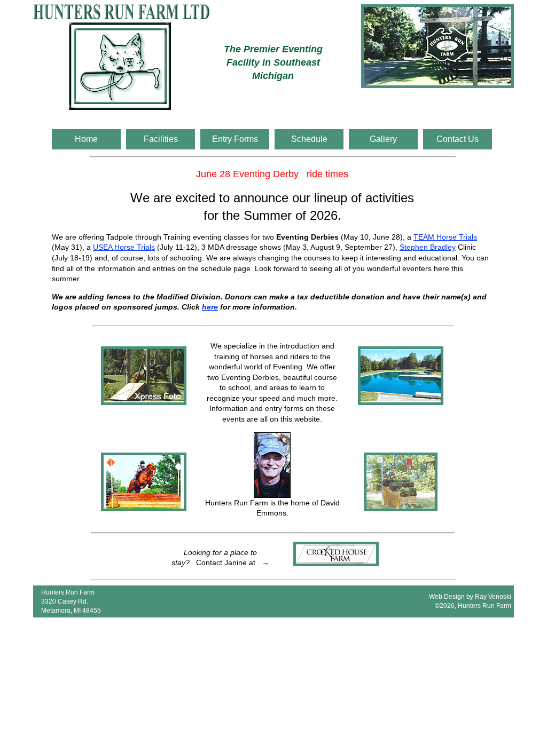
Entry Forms (235, 139)
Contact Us (457, 139)
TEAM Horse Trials (445, 237)
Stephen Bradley (428, 247)
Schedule (309, 139)
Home (86, 139)
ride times (327, 174)
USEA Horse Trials (124, 247)
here (210, 307)
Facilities (161, 139)
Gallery (383, 139)
